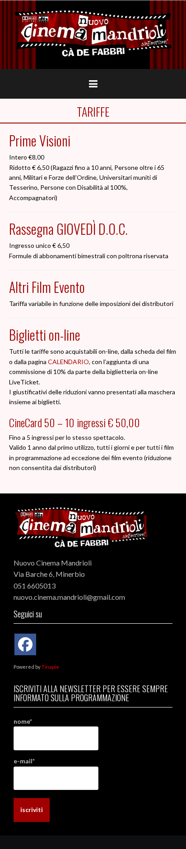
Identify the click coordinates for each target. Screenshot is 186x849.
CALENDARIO (68, 361)
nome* (23, 721)
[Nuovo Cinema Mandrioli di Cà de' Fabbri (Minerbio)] (93, 34)
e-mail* (24, 761)
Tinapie (50, 667)
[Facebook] (25, 644)
